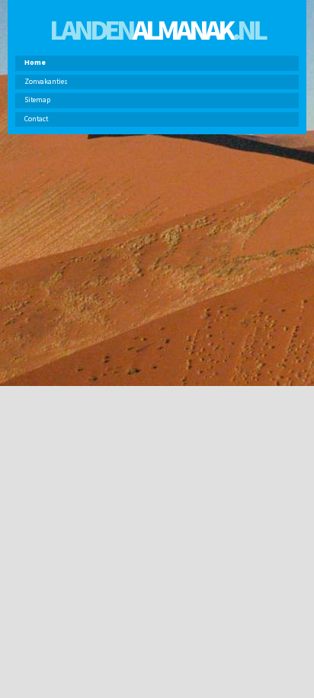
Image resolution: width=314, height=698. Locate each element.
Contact (36, 119)
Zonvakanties (46, 81)
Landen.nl (157, 29)
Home (35, 62)
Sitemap (37, 100)
